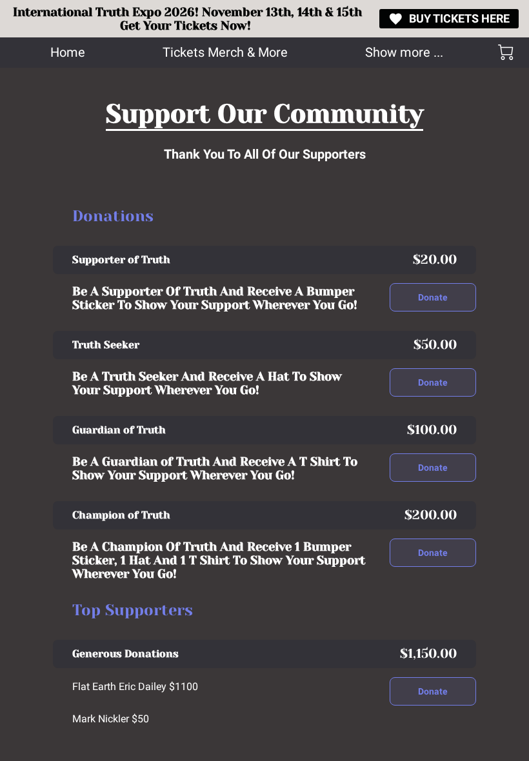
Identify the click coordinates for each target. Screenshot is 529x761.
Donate (433, 297)
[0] (506, 52)
